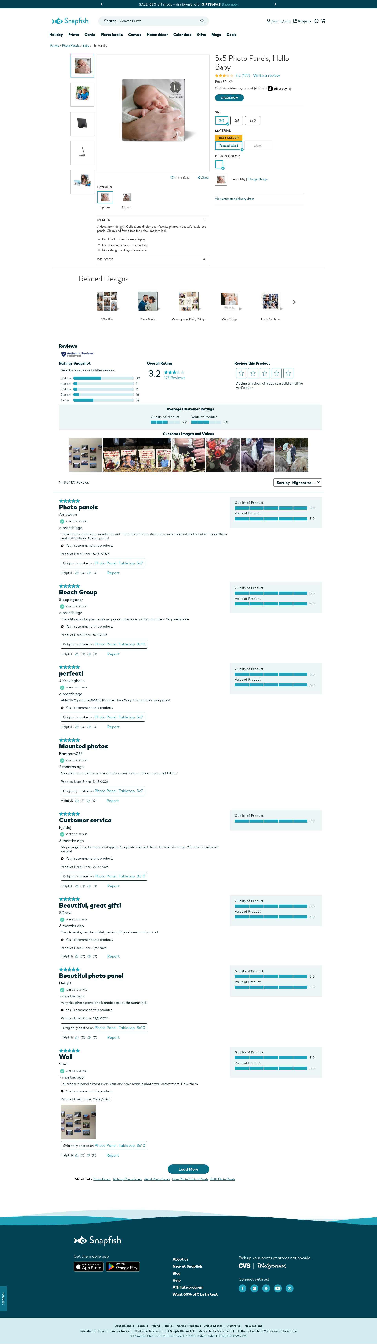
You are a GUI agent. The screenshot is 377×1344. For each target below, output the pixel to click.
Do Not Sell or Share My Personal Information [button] (267, 1331)
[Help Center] (316, 21)
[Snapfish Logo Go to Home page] (70, 21)
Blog (176, 1273)
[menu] (203, 177)
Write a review (266, 75)
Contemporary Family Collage (188, 320)
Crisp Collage (229, 320)
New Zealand (254, 1325)
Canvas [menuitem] (134, 34)
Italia (169, 1325)
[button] (172, 177)
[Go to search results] (202, 21)
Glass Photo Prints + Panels (190, 1179)
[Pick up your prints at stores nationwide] (245, 1265)
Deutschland (123, 1325)
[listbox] (259, 143)
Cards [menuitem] (90, 34)
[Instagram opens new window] (256, 1286)
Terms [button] (101, 1331)
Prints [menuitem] (73, 34)
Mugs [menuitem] (216, 34)
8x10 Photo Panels (222, 1179)
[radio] (219, 164)
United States (213, 1325)
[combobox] (153, 21)
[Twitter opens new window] (291, 1286)
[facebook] (244, 1286)
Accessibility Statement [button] (215, 1331)
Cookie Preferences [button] (147, 1331)
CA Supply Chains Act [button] (179, 1331)
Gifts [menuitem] (201, 34)
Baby (85, 45)
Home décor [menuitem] (157, 34)
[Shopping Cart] (322, 21)
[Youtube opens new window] (280, 1286)
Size (218, 112)
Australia (234, 1325)
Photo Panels (70, 45)
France (141, 1325)
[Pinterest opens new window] (268, 1286)
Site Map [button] (86, 1331)
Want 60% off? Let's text (195, 1294)
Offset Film (107, 320)
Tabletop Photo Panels (127, 1179)
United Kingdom (188, 1325)
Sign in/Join (280, 21)
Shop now (222, 4)
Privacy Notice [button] (120, 1331)
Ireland (156, 1325)
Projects (305, 21)
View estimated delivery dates (234, 198)
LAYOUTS (104, 187)
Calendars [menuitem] (182, 34)
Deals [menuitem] (232, 34)
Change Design (258, 179)
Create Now (229, 98)
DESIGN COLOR (227, 156)
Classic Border (148, 320)
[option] (82, 65)
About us (180, 1259)
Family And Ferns (270, 320)
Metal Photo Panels (157, 1179)
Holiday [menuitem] (56, 34)
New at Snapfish (187, 1266)
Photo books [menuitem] (112, 34)
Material (223, 131)
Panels (54, 45)
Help (177, 1280)
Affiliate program (188, 1287)
